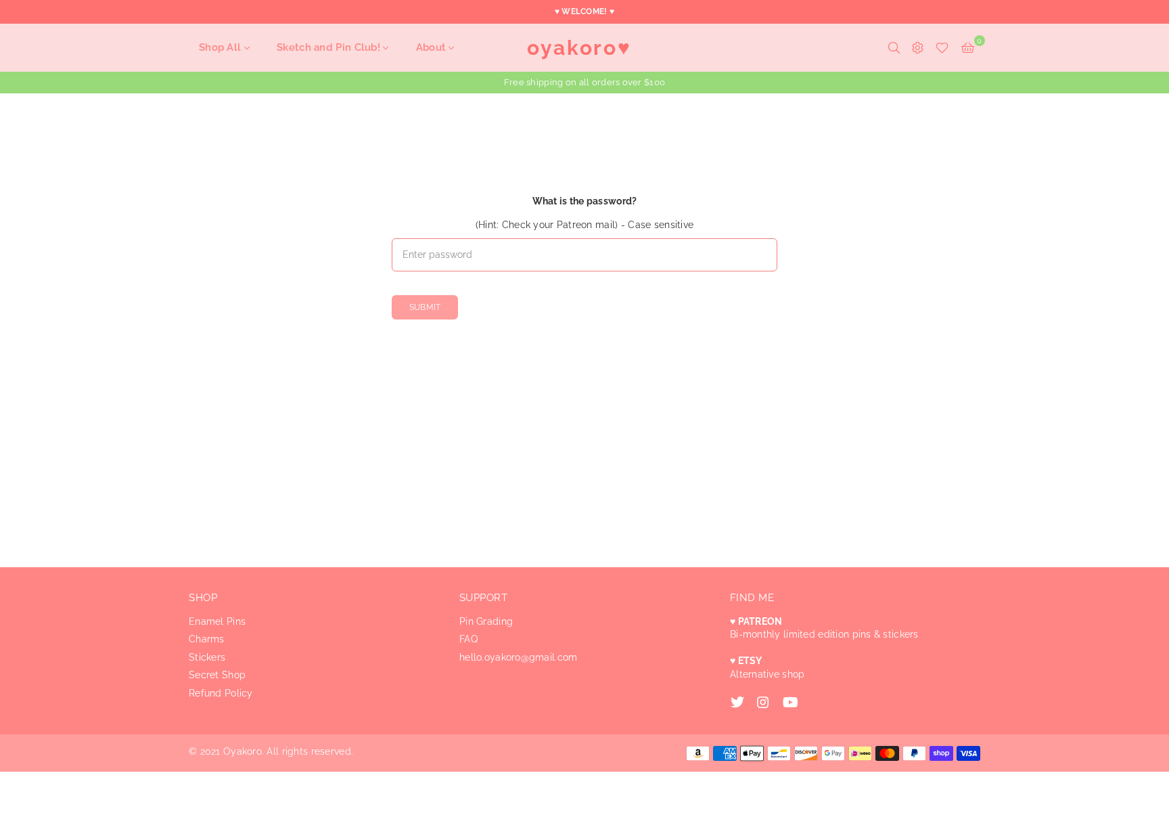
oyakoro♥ (579, 48)
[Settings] (918, 47)
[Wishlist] (942, 47)
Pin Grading (486, 621)
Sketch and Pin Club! (330, 47)
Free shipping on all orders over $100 (584, 82)
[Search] (894, 47)
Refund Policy (221, 693)
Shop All (221, 47)
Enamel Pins (217, 621)
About (432, 47)
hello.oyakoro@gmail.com (518, 657)
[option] (584, 82)
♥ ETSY (746, 660)
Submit (424, 307)
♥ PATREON (756, 621)
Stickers (207, 657)
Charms (207, 639)
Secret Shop (217, 674)
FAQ (468, 639)
